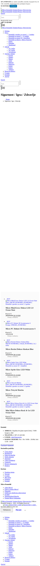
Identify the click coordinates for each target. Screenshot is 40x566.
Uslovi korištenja (10, 460)
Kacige (11, 55)
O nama (7, 73)
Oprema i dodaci (10, 54)
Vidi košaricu (7, 510)
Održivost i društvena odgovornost (15, 493)
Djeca (6, 33)
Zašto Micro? (9, 487)
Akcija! (7, 76)
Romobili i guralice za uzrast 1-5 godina (18, 304)
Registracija (8, 453)
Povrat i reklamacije (11, 464)
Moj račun (8, 477)
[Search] (20, 16)
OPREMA (14, 325)
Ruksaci (11, 62)
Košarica (7, 479)
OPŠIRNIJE (13, 6)
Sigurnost (7, 459)
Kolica (11, 68)
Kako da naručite (10, 455)
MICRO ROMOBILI (16, 302)
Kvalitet (7, 494)
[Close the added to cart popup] (25, 510)
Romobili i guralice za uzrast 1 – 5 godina (21, 34)
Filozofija (7, 491)
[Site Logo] (16, 11)
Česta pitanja (9, 452)
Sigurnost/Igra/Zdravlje (12, 496)
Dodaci (11, 57)
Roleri (10, 41)
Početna (7, 31)
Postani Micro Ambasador (13, 498)
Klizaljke (11, 43)
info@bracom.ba (16, 437)
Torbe (10, 61)
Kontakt (7, 75)
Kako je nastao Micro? (12, 489)
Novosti (7, 474)
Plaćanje (18, 510)
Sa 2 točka (12, 48)
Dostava (7, 466)
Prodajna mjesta (9, 472)
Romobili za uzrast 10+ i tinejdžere (19, 38)
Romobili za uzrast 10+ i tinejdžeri (16, 366)
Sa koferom (12, 52)
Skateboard (12, 45)
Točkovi (11, 69)
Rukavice (11, 64)
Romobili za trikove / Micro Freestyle (20, 40)
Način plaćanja (9, 457)
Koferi (11, 66)
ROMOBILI (28, 302)
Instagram (10, 445)
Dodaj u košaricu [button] (12, 317)
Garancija (8, 462)
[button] (3, 13)
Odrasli (7, 47)
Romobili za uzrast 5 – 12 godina (19, 36)
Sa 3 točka (12, 50)
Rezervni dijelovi (10, 71)
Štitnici (11, 59)
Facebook (4, 445)
